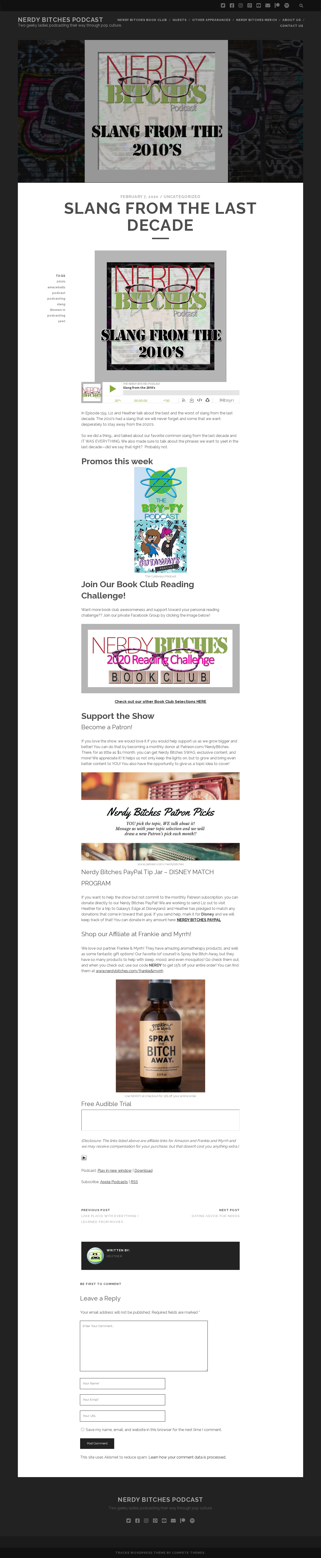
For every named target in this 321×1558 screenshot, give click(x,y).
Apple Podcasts (114, 1182)
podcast (58, 293)
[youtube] (258, 5)
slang (61, 304)
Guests (179, 20)
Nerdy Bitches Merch (256, 20)
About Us (291, 20)
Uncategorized (182, 196)
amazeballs (56, 287)
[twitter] (223, 5)
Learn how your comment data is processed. (187, 1457)
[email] (267, 5)
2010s (60, 281)
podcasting (56, 298)
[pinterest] (249, 5)
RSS (134, 1182)
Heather (114, 1256)
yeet (61, 321)
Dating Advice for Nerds (216, 1216)
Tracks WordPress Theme (140, 1552)
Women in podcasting (56, 312)
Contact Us (291, 26)
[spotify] (286, 5)
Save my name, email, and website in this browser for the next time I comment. (154, 1429)
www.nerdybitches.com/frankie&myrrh (129, 971)
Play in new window (115, 1170)
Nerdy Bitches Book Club (142, 20)
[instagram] (241, 5)
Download (143, 1170)
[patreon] (277, 5)
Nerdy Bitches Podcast (60, 19)
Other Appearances (211, 20)
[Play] (84, 1159)
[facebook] (232, 5)
